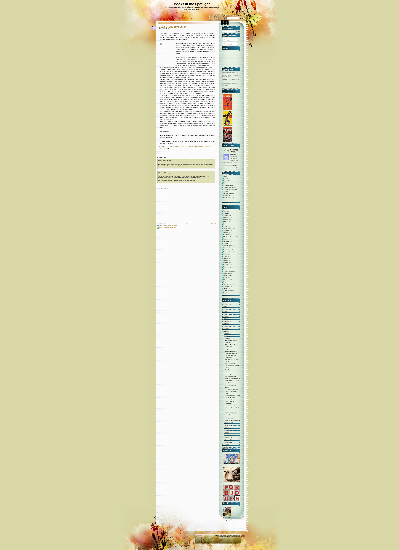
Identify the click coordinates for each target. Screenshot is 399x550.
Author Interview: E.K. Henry (232, 380)
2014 (225, 326)
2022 (225, 306)
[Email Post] (168, 148)
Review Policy (227, 178)
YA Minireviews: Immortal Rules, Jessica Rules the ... (232, 414)
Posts (227, 40)
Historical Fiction (228, 252)
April (226, 435)
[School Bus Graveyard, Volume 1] (227, 142)
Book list (226, 232)
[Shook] (227, 126)
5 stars (226, 224)
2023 (225, 304)
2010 (225, 447)
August (226, 425)
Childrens (226, 234)
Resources (227, 195)
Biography (227, 230)
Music (207, 146)
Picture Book (227, 269)
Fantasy (226, 243)
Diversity (226, 239)
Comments (228, 44)
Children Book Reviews (230, 187)
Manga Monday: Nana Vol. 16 (232, 378)
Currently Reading (229, 91)
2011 (225, 444)
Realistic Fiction (228, 271)
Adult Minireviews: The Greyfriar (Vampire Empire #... (232, 407)
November (227, 336)
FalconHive (227, 536)
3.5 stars (182, 146)
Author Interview (228, 228)
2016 (225, 321)
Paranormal (227, 267)
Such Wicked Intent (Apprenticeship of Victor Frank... (232, 365)
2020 (225, 311)
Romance (161, 148)
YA (225, 292)
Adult (186, 146)
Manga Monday (201, 146)
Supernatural (227, 282)
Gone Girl (227, 369)
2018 (225, 316)
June (226, 430)
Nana (210, 146)
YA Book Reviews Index (230, 193)
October (227, 338)
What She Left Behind (230, 376)
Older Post (213, 223)
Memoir (226, 260)
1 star (225, 211)
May (226, 432)
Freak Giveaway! (229, 418)
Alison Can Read (162, 172)
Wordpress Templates (239, 535)
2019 (225, 314)
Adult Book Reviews (229, 185)
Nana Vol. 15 (228, 387)
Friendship (190, 146)
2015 (225, 323)
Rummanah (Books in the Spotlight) (233, 156)
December (227, 333)
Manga (195, 146)
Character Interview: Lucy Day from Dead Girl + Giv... (231, 391)
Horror (226, 254)
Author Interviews (228, 183)
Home (187, 223)
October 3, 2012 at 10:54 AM (165, 173)
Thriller (226, 288)
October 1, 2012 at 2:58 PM (165, 162)
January (227, 442)
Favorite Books (228, 245)
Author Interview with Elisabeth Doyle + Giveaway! (230, 401)
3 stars (226, 215)
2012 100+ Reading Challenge (172, 146)
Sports (226, 277)
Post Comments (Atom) (170, 226)
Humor (226, 256)
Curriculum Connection (230, 237)
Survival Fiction (228, 284)
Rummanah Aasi (228, 517)
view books (237, 169)
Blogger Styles (241, 536)
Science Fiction (228, 275)
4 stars (226, 219)
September (227, 422)
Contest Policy (227, 180)
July (226, 427)
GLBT (225, 247)
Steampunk (227, 279)
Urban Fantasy (228, 290)
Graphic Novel (228, 249)
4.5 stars (226, 221)
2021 (225, 309)
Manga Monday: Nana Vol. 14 (172, 27)
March (226, 437)
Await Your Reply (229, 382)
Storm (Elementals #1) (230, 385)
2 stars (226, 213)
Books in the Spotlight (192, 4)
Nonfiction (226, 264)
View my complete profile (229, 520)
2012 (225, 331)
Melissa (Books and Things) (165, 160)
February (227, 439)
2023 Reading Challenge (231, 150)
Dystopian (227, 241)
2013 (225, 328)
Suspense (227, 286)
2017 (225, 319)
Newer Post (162, 223)
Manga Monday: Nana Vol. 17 (232, 349)
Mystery (226, 262)
